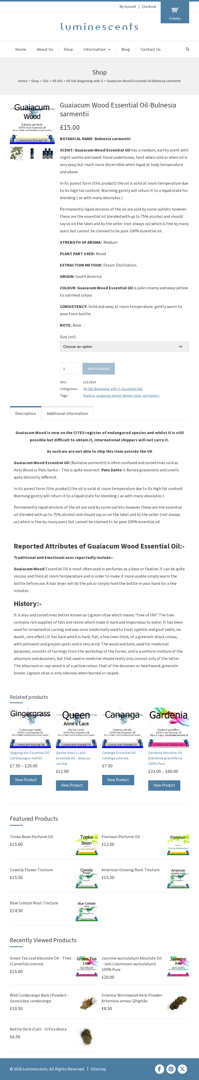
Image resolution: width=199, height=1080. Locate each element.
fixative (89, 395)
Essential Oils (132, 389)
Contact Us (151, 49)
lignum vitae (132, 395)
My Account (128, 6)
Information (94, 49)
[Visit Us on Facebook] (159, 1069)
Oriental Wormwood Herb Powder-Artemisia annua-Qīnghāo (132, 998)
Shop (68, 49)
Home (20, 49)
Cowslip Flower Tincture (31, 870)
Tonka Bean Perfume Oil (31, 837)
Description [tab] (25, 413)
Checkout (149, 6)
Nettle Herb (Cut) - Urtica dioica (38, 1029)
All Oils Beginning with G (84, 81)
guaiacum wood (108, 395)
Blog (126, 49)
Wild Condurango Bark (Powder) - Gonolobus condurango (39, 998)
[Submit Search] (187, 49)
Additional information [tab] (67, 413)
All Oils (57, 81)
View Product (26, 780)
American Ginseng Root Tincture (131, 870)
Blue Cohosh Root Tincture (34, 903)
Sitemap (98, 1069)
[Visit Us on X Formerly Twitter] (182, 1069)
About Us (45, 49)
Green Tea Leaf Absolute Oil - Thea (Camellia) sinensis (40, 961)
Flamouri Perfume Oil (121, 837)
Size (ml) (68, 337)
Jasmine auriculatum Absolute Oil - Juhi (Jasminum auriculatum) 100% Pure (132, 964)
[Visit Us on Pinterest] (171, 1069)
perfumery (151, 395)
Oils (46, 81)
